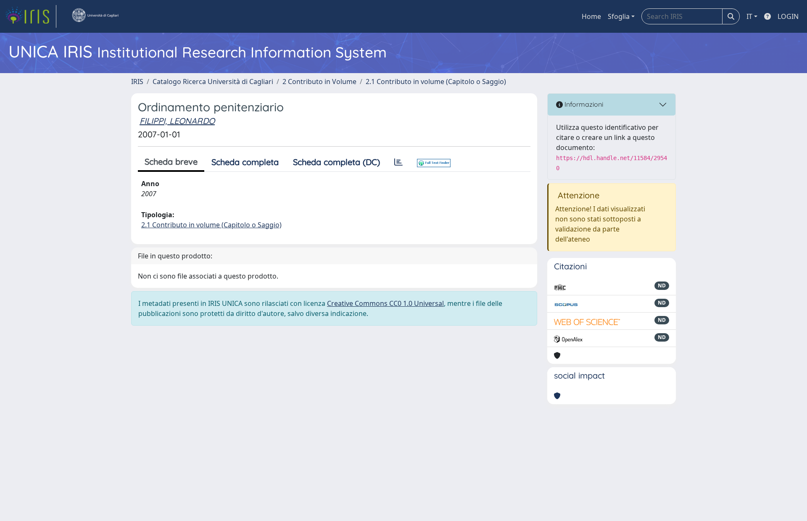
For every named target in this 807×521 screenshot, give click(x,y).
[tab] (398, 162)
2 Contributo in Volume (319, 81)
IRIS (137, 81)
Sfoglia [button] (619, 16)
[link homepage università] (95, 16)
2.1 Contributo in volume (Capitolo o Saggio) (436, 81)
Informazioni (583, 104)
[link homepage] (30, 16)
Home (591, 16)
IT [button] (749, 16)
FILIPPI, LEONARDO (177, 121)
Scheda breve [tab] (171, 161)
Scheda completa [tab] (245, 162)
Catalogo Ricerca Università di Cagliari (213, 81)
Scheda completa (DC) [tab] (336, 162)
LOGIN (788, 16)
